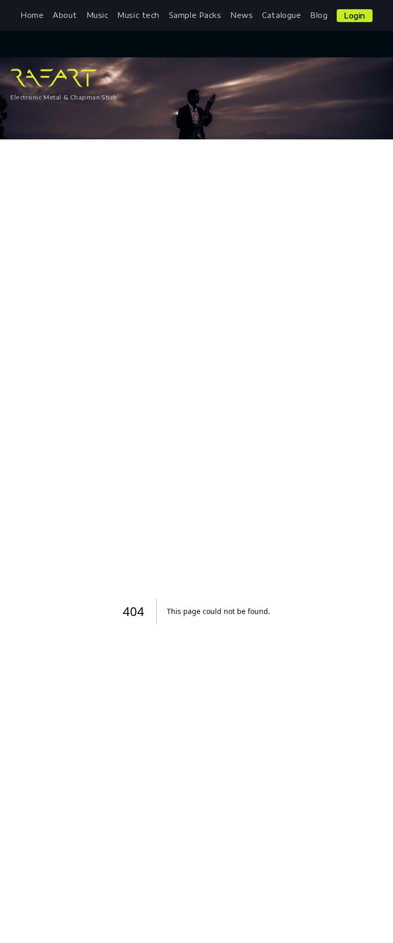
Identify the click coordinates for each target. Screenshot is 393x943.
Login (354, 15)
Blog (319, 15)
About (65, 15)
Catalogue (281, 15)
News (241, 15)
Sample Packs (195, 15)
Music (97, 15)
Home (31, 15)
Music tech (138, 15)
